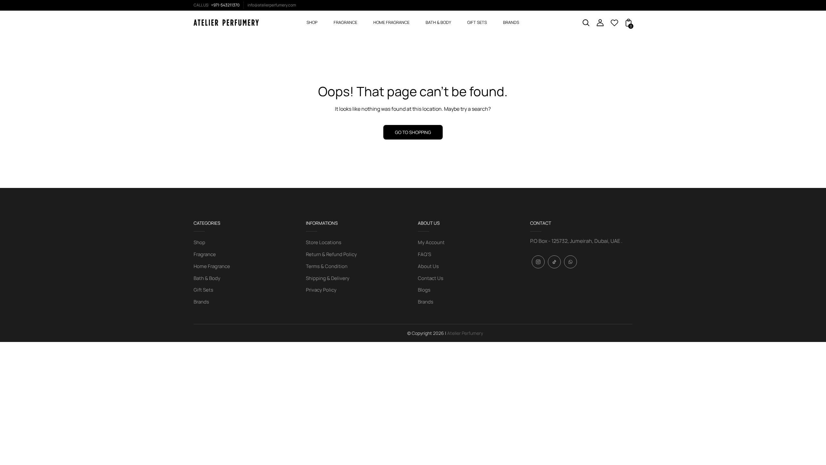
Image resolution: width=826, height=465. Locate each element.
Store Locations (323, 242)
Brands (201, 301)
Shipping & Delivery (327, 278)
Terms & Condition (327, 266)
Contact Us (430, 278)
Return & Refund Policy (331, 254)
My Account (431, 242)
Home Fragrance (212, 266)
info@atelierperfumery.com (271, 5)
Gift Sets (203, 289)
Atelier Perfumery (465, 333)
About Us (428, 266)
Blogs (424, 289)
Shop (199, 242)
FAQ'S (424, 254)
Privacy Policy (321, 289)
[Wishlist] (614, 24)
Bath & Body (207, 278)
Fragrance (205, 254)
